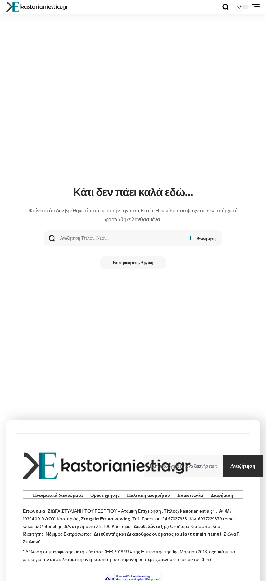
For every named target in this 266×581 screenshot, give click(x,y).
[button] (225, 7)
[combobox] (183, 466)
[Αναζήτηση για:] (122, 238)
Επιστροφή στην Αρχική (133, 262)
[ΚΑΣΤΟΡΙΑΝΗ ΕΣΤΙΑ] (37, 7)
